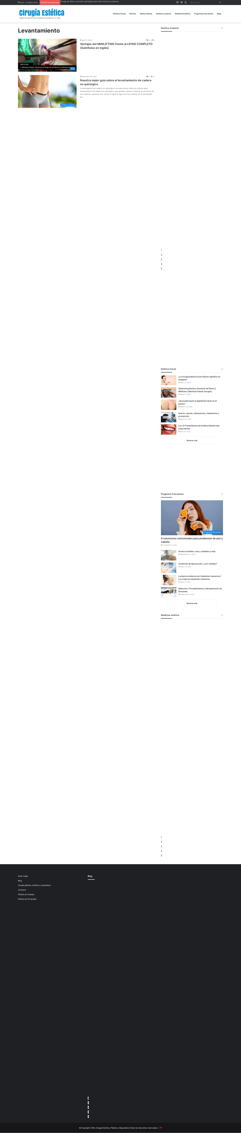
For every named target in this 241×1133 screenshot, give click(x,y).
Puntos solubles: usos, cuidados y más (196, 551)
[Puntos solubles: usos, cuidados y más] (168, 555)
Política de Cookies (26, 894)
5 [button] (161, 268)
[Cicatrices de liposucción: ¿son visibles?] (168, 567)
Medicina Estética (182, 14)
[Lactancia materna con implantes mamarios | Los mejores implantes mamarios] (168, 580)
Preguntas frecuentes (203, 14)
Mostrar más (192, 440)
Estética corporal (163, 14)
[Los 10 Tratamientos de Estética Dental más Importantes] (168, 429)
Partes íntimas (146, 14)
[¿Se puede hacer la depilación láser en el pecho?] (168, 405)
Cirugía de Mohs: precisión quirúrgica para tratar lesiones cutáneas (89, 1)
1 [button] (161, 250)
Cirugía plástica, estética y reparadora (34, 885)
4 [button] (161, 264)
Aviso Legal (23, 876)
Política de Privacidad (27, 899)
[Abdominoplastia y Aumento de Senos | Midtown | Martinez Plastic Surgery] (168, 392)
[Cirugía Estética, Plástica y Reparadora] (41, 13)
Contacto (22, 890)
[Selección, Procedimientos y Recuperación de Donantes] (168, 592)
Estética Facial (119, 14)
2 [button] (161, 255)
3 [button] (161, 259)
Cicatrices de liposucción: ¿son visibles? (197, 564)
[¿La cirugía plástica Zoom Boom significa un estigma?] (168, 380)
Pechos (132, 14)
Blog (219, 14)
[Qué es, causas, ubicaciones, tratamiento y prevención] (168, 417)
